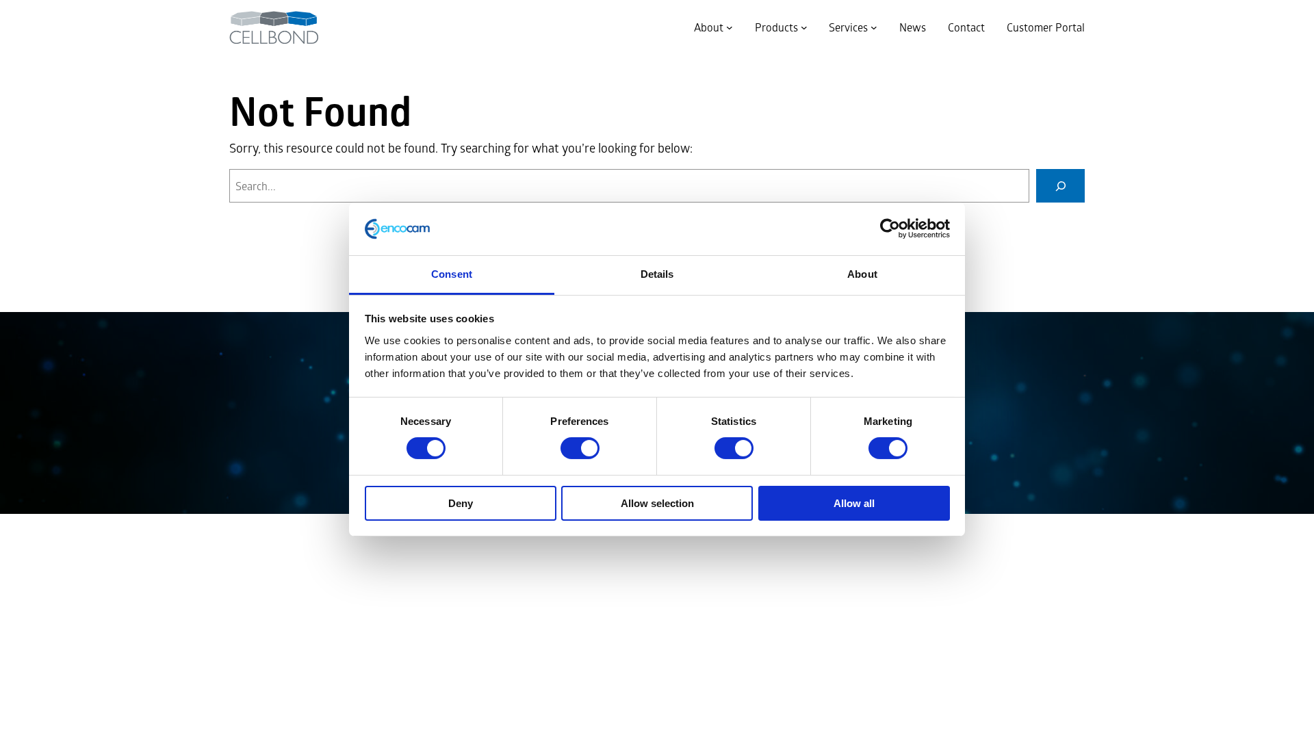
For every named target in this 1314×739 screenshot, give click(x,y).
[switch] (580, 448)
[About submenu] (729, 27)
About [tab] (862, 274)
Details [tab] (657, 274)
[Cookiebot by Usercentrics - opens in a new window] (890, 228)
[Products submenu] (804, 27)
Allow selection (657, 503)
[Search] (1060, 186)
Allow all (854, 503)
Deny (460, 503)
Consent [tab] (451, 274)
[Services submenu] (874, 27)
